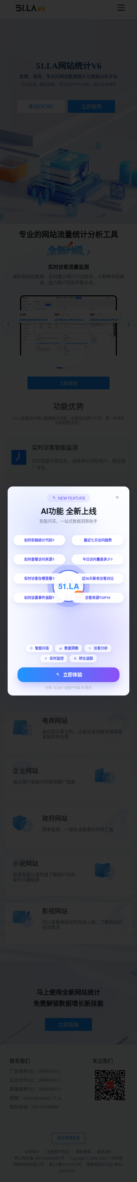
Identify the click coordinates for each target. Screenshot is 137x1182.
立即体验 (72, 674)
